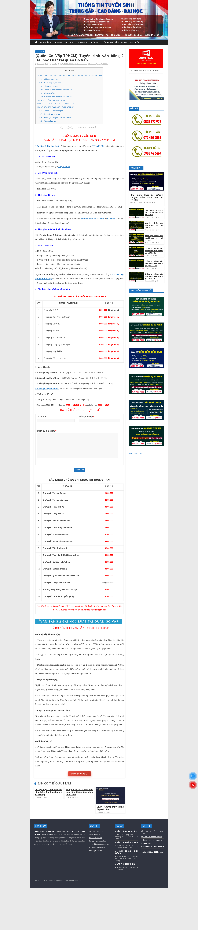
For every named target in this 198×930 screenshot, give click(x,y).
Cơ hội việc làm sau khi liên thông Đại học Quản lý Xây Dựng (48, 792)
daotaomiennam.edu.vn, (98, 841)
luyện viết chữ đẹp (96, 831)
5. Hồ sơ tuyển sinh (48, 93)
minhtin (54, 64)
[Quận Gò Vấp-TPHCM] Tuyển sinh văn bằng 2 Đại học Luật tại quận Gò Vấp (84, 64)
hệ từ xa (111, 218)
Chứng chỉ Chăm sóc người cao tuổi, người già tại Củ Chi (154, 276)
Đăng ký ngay (78, 774)
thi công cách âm (135, 453)
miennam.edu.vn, (95, 838)
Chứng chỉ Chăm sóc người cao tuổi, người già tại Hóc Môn (154, 263)
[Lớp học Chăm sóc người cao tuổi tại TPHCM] (136, 222)
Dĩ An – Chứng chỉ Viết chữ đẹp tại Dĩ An (110, 808)
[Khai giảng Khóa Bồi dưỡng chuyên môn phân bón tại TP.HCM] (146, 173)
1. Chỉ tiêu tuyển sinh (49, 79)
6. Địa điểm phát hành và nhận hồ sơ (55, 96)
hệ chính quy (87, 218)
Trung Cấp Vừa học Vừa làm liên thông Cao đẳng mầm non (79, 792)
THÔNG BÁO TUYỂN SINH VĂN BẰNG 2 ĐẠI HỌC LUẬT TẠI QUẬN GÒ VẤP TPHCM (69, 76)
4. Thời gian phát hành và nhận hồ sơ (55, 89)
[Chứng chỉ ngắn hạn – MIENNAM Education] (99, 1)
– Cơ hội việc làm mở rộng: (51, 110)
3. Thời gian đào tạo (48, 86)
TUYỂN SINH (94, 42)
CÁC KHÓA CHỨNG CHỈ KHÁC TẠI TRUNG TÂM (55, 103)
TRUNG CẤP (44, 42)
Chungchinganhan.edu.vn (44, 831)
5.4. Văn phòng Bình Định (47, 388)
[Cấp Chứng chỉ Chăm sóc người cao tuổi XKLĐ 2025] (136, 209)
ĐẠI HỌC (68, 42)
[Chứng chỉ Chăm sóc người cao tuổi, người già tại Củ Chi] (136, 273)
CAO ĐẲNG (58, 42)
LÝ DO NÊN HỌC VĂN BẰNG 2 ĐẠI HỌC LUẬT (55, 107)
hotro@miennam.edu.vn (152, 837)
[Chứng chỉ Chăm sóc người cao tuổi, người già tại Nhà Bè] (136, 247)
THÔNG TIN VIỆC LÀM (110, 42)
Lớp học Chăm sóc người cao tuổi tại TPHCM (154, 225)
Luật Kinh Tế (64, 166)
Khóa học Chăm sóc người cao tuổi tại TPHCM (154, 238)
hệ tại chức (99, 218)
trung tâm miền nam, (97, 847)
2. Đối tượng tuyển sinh (50, 83)
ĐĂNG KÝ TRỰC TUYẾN (130, 42)
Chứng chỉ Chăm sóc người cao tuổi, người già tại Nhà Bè (154, 250)
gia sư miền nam (95, 834)
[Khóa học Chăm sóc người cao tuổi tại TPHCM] (136, 235)
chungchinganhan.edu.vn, (99, 844)
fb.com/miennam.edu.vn (152, 840)
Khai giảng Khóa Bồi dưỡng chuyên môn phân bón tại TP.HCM (147, 197)
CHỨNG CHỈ (80, 42)
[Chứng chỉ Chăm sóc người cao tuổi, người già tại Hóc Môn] (136, 260)
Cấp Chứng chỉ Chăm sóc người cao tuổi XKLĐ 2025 (154, 212)
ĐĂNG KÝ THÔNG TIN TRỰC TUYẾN (51, 100)
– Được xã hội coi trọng (50, 114)
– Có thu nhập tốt (47, 121)
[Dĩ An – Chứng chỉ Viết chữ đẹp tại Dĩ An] (110, 788)
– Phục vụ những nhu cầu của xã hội (55, 117)
